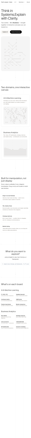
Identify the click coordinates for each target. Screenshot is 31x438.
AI (15, 2)
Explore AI (5, 32)
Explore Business (15, 32)
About (28, 2)
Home (10, 2)
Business (21, 2)
